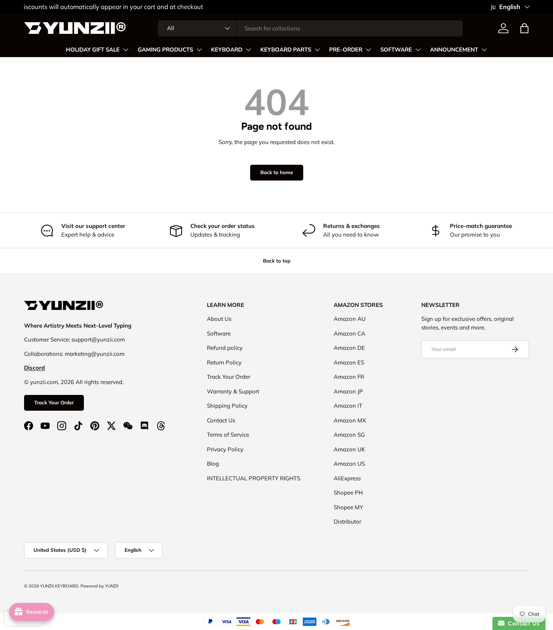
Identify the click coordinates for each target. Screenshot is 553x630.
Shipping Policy (227, 405)
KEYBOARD (226, 49)
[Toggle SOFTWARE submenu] (417, 49)
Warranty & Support (233, 391)
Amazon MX (350, 420)
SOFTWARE (396, 49)
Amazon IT (348, 405)
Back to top (276, 261)
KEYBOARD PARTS (285, 49)
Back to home (276, 172)
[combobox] (310, 28)
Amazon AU (350, 318)
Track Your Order (54, 402)
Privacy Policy (225, 449)
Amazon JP (348, 391)
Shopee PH (348, 492)
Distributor (347, 521)
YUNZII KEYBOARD (59, 586)
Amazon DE (349, 347)
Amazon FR (349, 376)
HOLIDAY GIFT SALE (93, 49)
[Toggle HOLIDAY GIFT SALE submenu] (125, 49)
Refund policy (225, 347)
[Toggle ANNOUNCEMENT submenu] (484, 49)
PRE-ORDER (345, 49)
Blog (213, 463)
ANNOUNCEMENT (454, 49)
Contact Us (221, 420)
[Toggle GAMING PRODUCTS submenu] (199, 49)
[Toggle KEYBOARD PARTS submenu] (317, 49)
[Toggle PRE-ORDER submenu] (368, 49)
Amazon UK (349, 449)
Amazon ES (349, 362)
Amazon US (349, 463)
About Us (219, 318)
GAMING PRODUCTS (165, 49)
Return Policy (224, 362)
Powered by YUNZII (99, 586)
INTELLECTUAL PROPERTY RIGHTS (253, 478)
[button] (524, 28)
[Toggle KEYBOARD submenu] (248, 49)
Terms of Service (228, 434)
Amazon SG (349, 434)
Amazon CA (349, 333)
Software (219, 333)
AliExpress (347, 478)
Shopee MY (348, 507)
